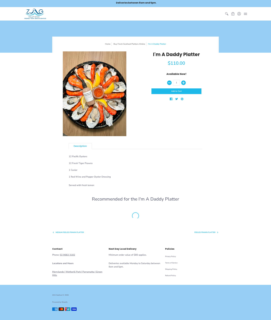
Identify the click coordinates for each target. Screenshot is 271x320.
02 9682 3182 (67, 254)
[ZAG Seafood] (35, 13)
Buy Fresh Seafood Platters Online (129, 44)
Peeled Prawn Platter (204, 232)
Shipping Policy (171, 269)
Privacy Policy (170, 256)
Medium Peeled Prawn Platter (70, 232)
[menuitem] (227, 13)
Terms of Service (171, 263)
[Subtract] (169, 82)
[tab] (80, 146)
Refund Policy (170, 275)
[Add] (183, 82)
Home (108, 44)
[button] (227, 13)
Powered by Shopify (59, 302)
